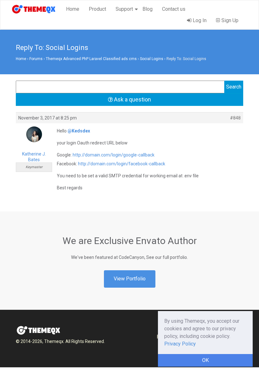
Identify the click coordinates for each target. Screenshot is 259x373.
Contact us (173, 9)
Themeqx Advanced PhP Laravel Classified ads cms (91, 59)
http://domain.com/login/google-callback (113, 154)
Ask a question (132, 99)
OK (205, 360)
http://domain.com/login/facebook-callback (121, 163)
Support (124, 9)
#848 (235, 117)
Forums (36, 59)
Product (97, 9)
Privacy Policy (180, 344)
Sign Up (229, 20)
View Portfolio (130, 279)
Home (72, 9)
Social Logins (151, 59)
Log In (199, 20)
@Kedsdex (79, 130)
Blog (147, 9)
